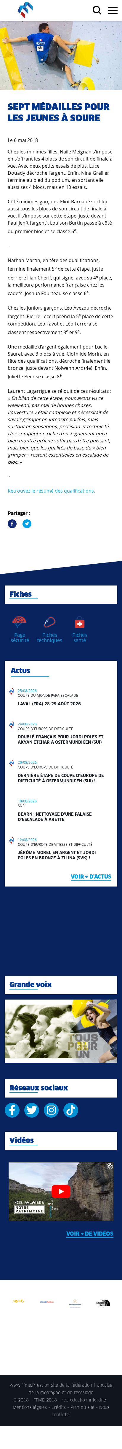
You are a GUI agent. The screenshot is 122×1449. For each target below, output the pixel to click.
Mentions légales (30, 1408)
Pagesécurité (20, 638)
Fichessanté (79, 638)
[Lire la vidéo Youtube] (61, 1191)
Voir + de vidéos (89, 1234)
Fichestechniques (49, 638)
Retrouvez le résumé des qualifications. (51, 491)
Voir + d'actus (91, 877)
